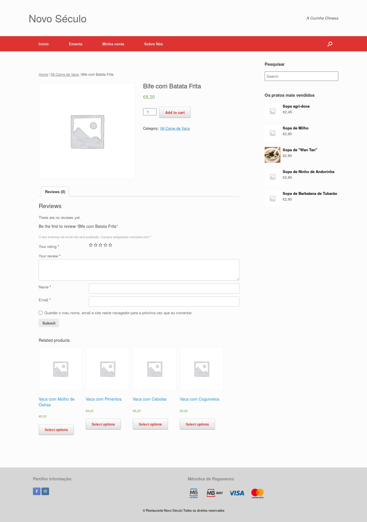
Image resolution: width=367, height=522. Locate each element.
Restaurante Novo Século (164, 510)
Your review (49, 256)
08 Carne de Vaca (65, 74)
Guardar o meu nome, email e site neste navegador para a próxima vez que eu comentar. (118, 312)
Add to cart (175, 112)
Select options (56, 429)
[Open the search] (329, 43)
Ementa (75, 43)
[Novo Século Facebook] (36, 491)
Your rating (49, 246)
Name (45, 287)
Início (44, 43)
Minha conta (113, 43)
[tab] (55, 192)
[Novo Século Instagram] (45, 491)
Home (43, 74)
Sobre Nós (153, 43)
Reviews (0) (55, 191)
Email (45, 299)
